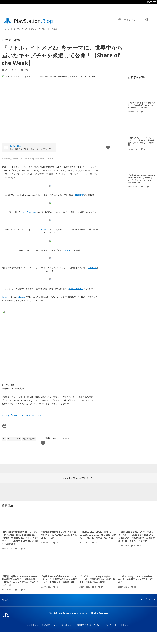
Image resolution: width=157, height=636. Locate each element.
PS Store (33, 29)
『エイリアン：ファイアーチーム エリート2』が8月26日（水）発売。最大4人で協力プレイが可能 (97, 579)
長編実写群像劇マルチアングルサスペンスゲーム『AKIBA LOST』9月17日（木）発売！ (59, 534)
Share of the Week (13, 439)
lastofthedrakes (29, 212)
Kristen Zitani (15, 146)
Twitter (5, 297)
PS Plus (42, 29)
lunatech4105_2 (76, 288)
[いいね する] (142, 112)
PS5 (13, 29)
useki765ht (43, 229)
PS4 (18, 29)
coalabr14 (79, 194)
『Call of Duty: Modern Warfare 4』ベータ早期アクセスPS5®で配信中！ (136, 579)
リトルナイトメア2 (28, 439)
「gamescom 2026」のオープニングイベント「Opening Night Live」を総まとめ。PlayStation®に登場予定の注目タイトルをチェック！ (136, 536)
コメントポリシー (122, 625)
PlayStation (33, 20)
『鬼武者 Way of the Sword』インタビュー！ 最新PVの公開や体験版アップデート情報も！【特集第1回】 (141, 141)
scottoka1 (92, 267)
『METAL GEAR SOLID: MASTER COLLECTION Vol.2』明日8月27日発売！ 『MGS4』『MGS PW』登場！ (97, 534)
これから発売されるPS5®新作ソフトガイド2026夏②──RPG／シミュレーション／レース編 (141, 105)
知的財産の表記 (84, 625)
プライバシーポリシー (63, 625)
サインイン (130, 19)
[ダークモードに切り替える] (119, 20)
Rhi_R (67, 250)
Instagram (21, 297)
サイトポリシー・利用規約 (38, 625)
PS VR (24, 29)
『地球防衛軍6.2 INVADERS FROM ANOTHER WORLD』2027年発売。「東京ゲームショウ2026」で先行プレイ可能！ (141, 179)
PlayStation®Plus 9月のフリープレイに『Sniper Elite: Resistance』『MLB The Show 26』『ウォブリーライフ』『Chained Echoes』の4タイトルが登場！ (20, 537)
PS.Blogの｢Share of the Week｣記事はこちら (22, 415)
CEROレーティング (102, 625)
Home (6, 29)
